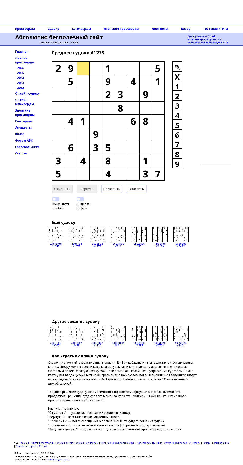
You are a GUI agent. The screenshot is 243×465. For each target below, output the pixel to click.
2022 (20, 88)
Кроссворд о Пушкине (149, 443)
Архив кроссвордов (175, 443)
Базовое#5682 (180, 245)
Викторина (24, 121)
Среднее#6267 (55, 344)
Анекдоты (160, 29)
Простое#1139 (160, 245)
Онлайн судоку (27, 93)
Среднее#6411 (118, 344)
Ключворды (81, 29)
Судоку (53, 29)
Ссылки (21, 153)
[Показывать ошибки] (55, 199)
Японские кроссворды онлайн (118, 443)
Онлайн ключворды (24, 102)
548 (204, 39)
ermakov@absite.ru (58, 459)
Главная (21, 52)
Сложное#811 (118, 245)
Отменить (62, 189)
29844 (201, 36)
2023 (20, 83)
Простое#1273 (76, 245)
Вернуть (86, 189)
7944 (207, 42)
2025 (20, 73)
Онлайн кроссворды (25, 60)
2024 (20, 78)
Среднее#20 (139, 245)
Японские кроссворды (121, 29)
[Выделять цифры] (80, 199)
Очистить (136, 189)
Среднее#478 (76, 344)
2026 (20, 68)
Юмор (185, 29)
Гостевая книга (215, 29)
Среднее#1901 (180, 344)
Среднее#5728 (160, 344)
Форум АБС (24, 140)
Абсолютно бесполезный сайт (59, 37)
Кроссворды (25, 29)
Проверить (111, 189)
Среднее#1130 (97, 344)
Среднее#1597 (139, 344)
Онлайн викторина (26, 446)
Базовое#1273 (97, 245)
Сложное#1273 (56, 245)
